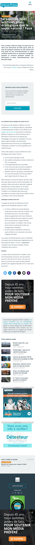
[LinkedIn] (10, 273)
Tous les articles (30, 459)
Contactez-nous (17, 486)
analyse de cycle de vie (8, 132)
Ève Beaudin (4, 31)
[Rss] (21, 493)
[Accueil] (10, 5)
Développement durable (9, 35)
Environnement (6, 16)
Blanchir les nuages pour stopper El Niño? (14, 464)
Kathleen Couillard (5, 466)
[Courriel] (24, 273)
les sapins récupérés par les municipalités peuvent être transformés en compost (17, 322)
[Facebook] (14, 273)
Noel (20, 37)
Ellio (10, 127)
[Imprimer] (28, 273)
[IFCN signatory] (17, 504)
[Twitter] (15, 493)
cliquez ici (15, 67)
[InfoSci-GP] (17, 403)
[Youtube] (18, 493)
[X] (19, 273)
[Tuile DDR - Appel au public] (17, 435)
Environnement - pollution (9, 37)
